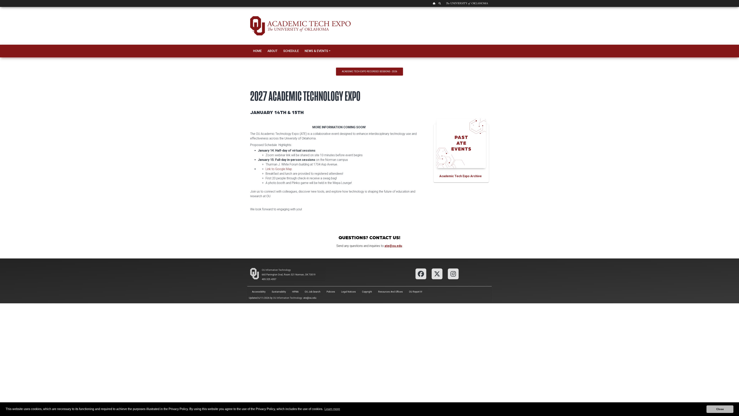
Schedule (291, 51)
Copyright (367, 291)
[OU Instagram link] (453, 273)
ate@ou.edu (309, 298)
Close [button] (720, 409)
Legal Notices (348, 291)
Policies (331, 291)
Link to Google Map (279, 169)
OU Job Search (312, 291)
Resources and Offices (390, 291)
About (273, 51)
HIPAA (295, 291)
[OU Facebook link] (421, 273)
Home (257, 51)
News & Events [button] (316, 51)
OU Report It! (415, 291)
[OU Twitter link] (437, 273)
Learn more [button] (332, 409)
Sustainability (279, 291)
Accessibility (259, 291)
